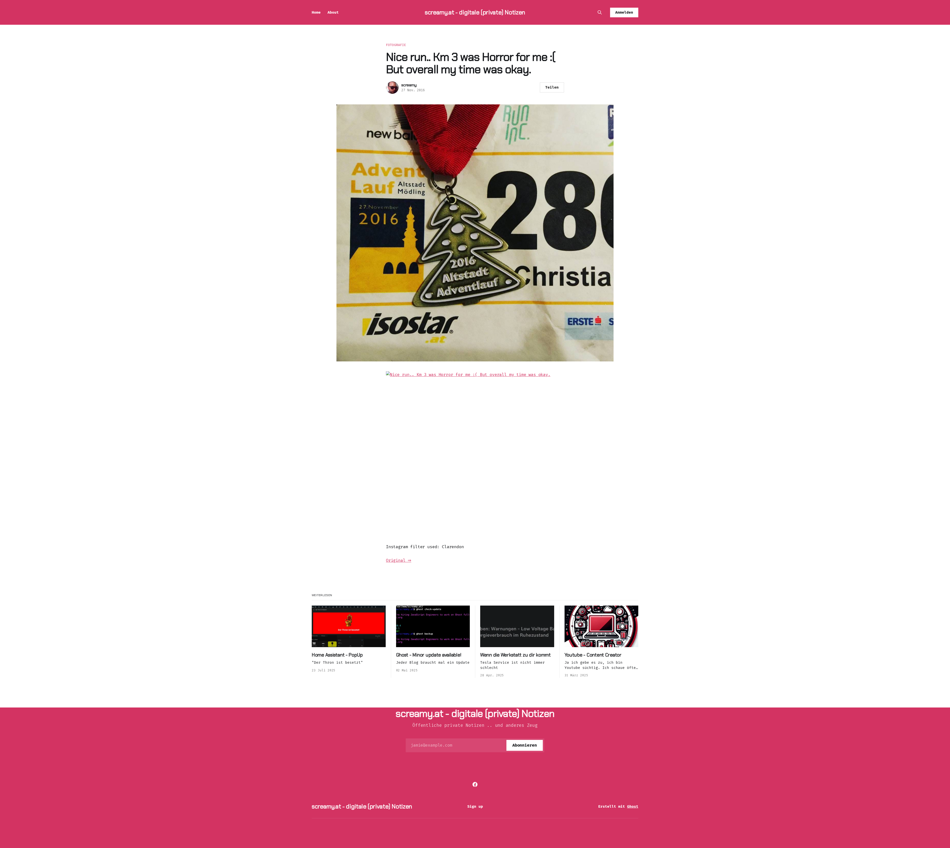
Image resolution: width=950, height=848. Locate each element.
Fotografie (396, 45)
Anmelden (624, 12)
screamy (409, 85)
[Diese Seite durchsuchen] (600, 12)
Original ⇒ (398, 560)
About (333, 12)
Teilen (552, 87)
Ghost (632, 806)
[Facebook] (475, 784)
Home (316, 12)
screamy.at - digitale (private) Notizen (475, 12)
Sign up (475, 806)
